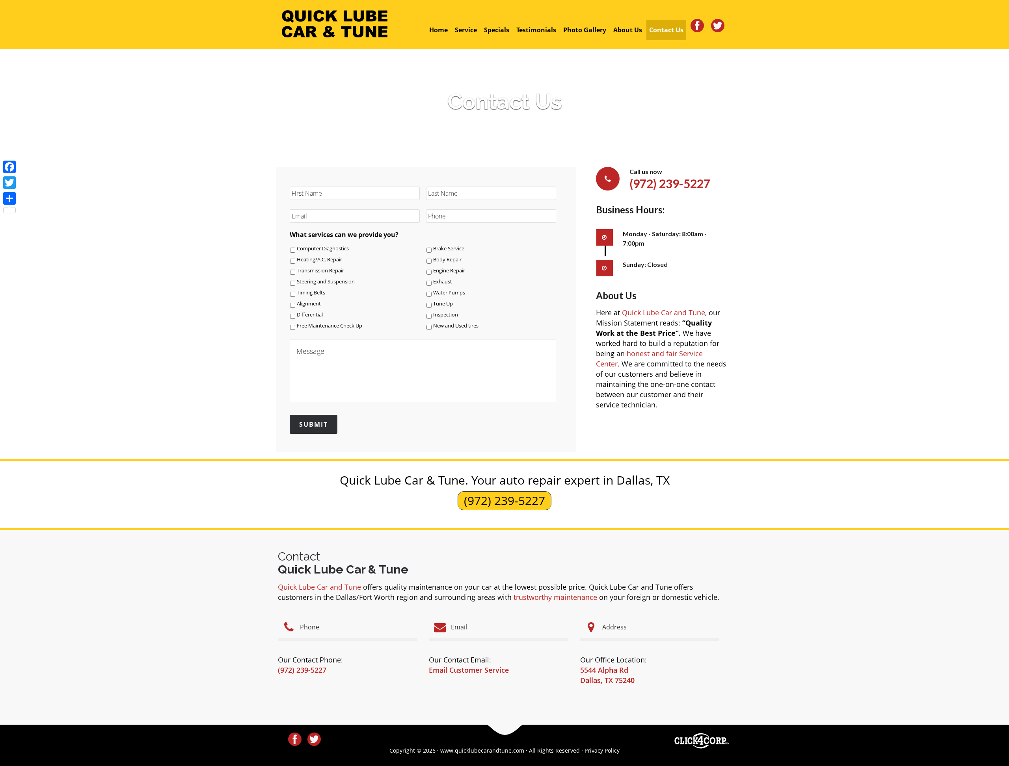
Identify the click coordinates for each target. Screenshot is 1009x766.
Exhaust (442, 281)
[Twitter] (9, 183)
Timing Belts (311, 292)
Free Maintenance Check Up (329, 325)
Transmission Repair (320, 270)
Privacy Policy (602, 750)
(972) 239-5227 (504, 500)
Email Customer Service (469, 670)
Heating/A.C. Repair (319, 259)
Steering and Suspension (326, 281)
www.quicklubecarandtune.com (482, 750)
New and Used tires (455, 325)
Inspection (445, 314)
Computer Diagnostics (323, 248)
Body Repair (447, 259)
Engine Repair (449, 270)
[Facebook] (9, 167)
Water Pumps (449, 292)
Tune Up (443, 303)
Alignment (309, 303)
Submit (313, 424)
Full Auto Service (334, 24)
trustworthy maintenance (555, 597)
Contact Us (504, 101)
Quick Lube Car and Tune (663, 312)
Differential (310, 314)
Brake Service (448, 248)
